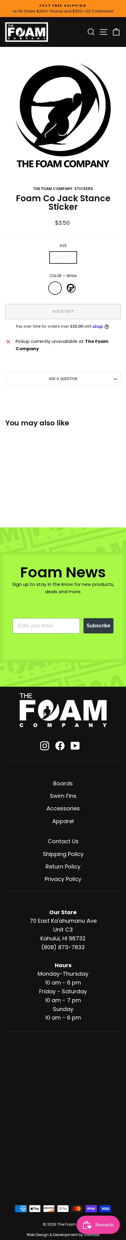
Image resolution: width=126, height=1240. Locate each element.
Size (63, 245)
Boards (63, 783)
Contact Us (63, 841)
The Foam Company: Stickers (63, 188)
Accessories (63, 808)
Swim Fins (63, 796)
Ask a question (63, 378)
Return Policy (63, 866)
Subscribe (98, 625)
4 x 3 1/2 (63, 257)
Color (63, 275)
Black (71, 288)
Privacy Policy (63, 879)
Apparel (63, 821)
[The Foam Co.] (63, 710)
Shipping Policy (63, 854)
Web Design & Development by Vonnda (63, 1234)
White (55, 288)
